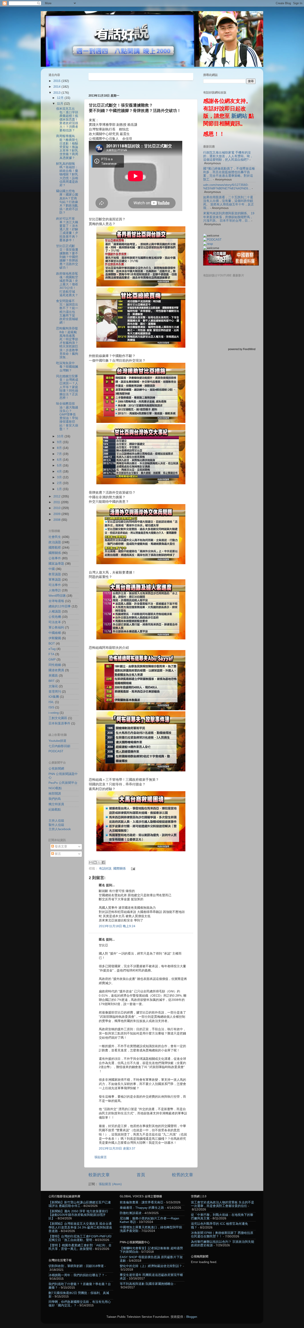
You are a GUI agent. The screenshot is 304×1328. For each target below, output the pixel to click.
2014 (57, 86)
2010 (57, 508)
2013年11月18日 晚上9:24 (117, 926)
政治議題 (55, 542)
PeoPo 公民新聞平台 (63, 783)
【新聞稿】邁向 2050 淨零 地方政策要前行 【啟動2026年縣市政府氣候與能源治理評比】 (78, 1215)
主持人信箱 (56, 820)
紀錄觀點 (55, 809)
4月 (60, 471)
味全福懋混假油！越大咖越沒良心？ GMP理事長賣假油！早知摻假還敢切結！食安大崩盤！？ (67, 416)
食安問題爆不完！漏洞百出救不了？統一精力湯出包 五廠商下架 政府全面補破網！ (67, 311)
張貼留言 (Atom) (110, 1184)
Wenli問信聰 (57, 595)
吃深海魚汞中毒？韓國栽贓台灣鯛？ (67, 366)
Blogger (191, 1316)
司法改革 (55, 622)
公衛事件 (55, 558)
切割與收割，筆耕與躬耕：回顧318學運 (76, 1266)
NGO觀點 (55, 788)
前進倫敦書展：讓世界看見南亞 (141, 1202)
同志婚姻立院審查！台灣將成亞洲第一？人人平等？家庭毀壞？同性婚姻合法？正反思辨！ (67, 387)
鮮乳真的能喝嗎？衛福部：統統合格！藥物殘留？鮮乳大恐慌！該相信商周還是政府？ (67, 174)
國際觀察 (55, 547)
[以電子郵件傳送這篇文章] (91, 862)
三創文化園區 (58, 718)
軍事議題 (55, 579)
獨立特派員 (56, 804)
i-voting (54, 712)
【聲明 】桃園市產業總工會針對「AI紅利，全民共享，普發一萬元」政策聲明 (80, 1247)
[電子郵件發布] (132, 868)
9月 (60, 442)
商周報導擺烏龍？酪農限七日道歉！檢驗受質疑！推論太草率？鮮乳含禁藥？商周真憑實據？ (67, 146)
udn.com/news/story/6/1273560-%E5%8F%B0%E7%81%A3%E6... (227, 186)
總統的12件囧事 (60, 606)
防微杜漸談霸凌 (131, 1213)
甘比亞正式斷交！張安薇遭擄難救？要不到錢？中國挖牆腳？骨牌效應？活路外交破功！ (67, 256)
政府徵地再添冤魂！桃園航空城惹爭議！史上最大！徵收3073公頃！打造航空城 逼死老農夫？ (67, 284)
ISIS (51, 707)
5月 (60, 465)
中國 (52, 569)
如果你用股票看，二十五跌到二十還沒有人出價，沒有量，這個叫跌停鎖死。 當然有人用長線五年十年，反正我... (228, 203)
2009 (57, 514)
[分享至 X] (99, 862)
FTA (51, 654)
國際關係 (119, 868)
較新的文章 (99, 1174)
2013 (57, 92)
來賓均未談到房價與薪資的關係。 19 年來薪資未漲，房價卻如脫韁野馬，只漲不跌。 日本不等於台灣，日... (228, 217)
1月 (60, 489)
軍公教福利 (56, 627)
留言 (57, 854)
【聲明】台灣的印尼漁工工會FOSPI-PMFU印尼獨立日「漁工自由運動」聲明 (80, 1238)
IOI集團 (54, 696)
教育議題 (55, 574)
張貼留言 (100, 1157)
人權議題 (55, 611)
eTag (52, 649)
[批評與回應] (208, 243)
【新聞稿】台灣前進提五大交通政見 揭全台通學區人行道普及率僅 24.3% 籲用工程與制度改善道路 (80, 1227)
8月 (60, 448)
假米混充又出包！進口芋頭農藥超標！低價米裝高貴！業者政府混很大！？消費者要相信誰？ (67, 119)
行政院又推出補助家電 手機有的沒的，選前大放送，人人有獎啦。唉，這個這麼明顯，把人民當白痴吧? (228, 156)
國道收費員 (56, 670)
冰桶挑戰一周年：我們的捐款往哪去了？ (77, 1275)
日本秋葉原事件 (59, 723)
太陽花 (53, 686)
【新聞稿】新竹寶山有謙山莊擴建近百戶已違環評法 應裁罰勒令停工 (80, 1204)
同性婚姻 (55, 665)
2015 (57, 81)
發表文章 (60, 846)
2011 (57, 502)
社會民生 (55, 537)
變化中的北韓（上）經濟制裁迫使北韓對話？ (151, 1266)
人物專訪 (55, 590)
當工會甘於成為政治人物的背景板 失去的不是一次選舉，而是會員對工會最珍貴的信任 (222, 1204)
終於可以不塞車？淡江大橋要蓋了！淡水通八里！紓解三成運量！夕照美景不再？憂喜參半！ (67, 229)
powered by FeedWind (241, 349)
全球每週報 (56, 601)
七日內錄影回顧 (59, 746)
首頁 (141, 1174)
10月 (61, 436)
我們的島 (55, 799)
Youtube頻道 (57, 740)
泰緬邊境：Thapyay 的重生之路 (142, 1207)
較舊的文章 (182, 1174)
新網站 (239, 116)
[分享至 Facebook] (103, 862)
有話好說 (105, 868)
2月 (60, 483)
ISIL (51, 702)
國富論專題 (56, 563)
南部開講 (55, 793)
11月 (60, 103)
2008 (57, 519)
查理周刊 (55, 691)
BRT (52, 681)
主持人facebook (60, 829)
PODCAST (56, 751)
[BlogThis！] (95, 862)
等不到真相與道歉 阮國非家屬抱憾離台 (147, 1283)
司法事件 (55, 585)
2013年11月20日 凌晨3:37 (117, 1148)
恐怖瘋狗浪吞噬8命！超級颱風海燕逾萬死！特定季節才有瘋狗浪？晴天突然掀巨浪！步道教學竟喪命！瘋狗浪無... (67, 343)
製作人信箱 (56, 825)
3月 (60, 477)
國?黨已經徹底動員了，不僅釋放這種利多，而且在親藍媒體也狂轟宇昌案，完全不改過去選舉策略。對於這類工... (229, 174)
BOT (52, 643)
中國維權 (55, 633)
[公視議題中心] (212, 239)
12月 (61, 97)
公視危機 (55, 616)
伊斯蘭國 (55, 638)
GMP (52, 659)
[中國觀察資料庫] (231, 264)
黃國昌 (53, 675)
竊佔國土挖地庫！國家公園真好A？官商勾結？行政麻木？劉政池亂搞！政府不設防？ (67, 201)
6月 (60, 459)
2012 (57, 496)
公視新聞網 (56, 768)
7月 (60, 454)
